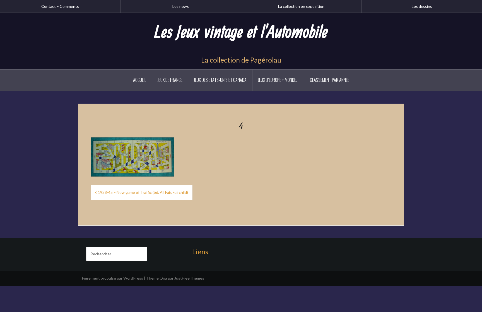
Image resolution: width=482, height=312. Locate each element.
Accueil (139, 80)
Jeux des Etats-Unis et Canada (220, 80)
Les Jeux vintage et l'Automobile (241, 32)
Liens (200, 251)
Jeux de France (170, 80)
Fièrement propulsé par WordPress (112, 278)
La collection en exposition (301, 6)
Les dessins (422, 6)
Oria (163, 278)
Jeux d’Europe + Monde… (278, 80)
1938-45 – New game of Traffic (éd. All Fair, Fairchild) (143, 192)
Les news (180, 6)
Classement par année (329, 80)
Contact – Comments (60, 6)
